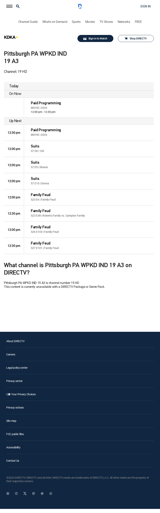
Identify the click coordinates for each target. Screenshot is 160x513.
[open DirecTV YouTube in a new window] (42, 493)
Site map (11, 421)
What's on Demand (54, 22)
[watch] (14, 108)
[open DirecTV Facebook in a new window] (16, 493)
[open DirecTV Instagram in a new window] (33, 493)
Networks (124, 22)
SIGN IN (145, 6)
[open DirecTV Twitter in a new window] (25, 493)
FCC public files (15, 434)
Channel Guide (28, 22)
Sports (76, 22)
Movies (90, 22)
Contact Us (12, 460)
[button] (9, 6)
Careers (10, 354)
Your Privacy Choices (23, 394)
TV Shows (106, 22)
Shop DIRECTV (138, 38)
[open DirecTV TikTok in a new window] (50, 493)
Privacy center (14, 381)
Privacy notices (15, 407)
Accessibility (13, 447)
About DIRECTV (15, 341)
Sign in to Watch (97, 38)
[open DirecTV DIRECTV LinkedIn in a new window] (7, 493)
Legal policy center (17, 367)
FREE (138, 22)
